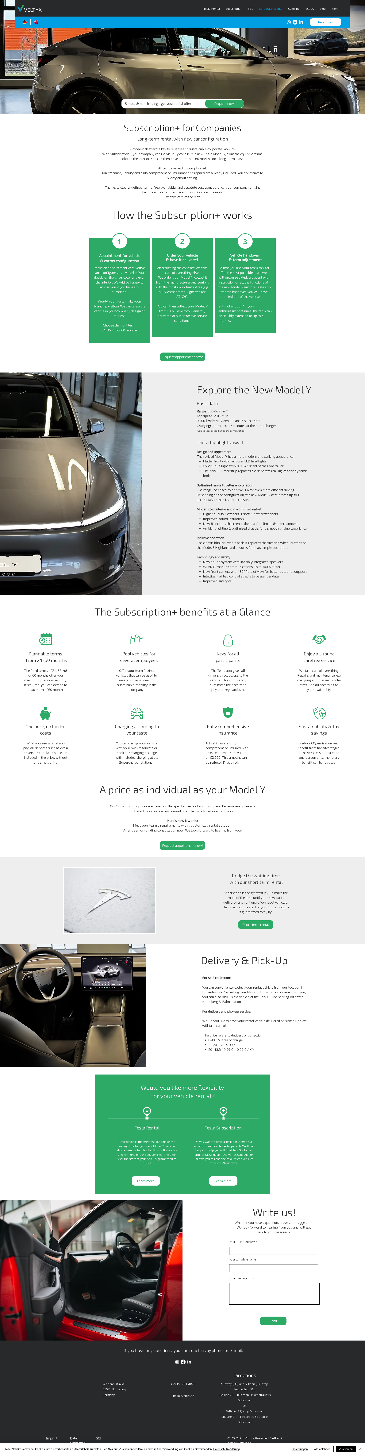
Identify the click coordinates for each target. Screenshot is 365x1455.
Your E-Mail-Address (243, 1242)
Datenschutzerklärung (226, 1449)
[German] (24, 22)
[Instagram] (288, 22)
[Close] (360, 1449)
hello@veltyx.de (183, 1395)
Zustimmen (346, 1449)
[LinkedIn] (301, 22)
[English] (36, 22)
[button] (325, 22)
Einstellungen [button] (300, 1449)
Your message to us (242, 1278)
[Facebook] (295, 22)
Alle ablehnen (322, 1449)
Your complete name (243, 1259)
